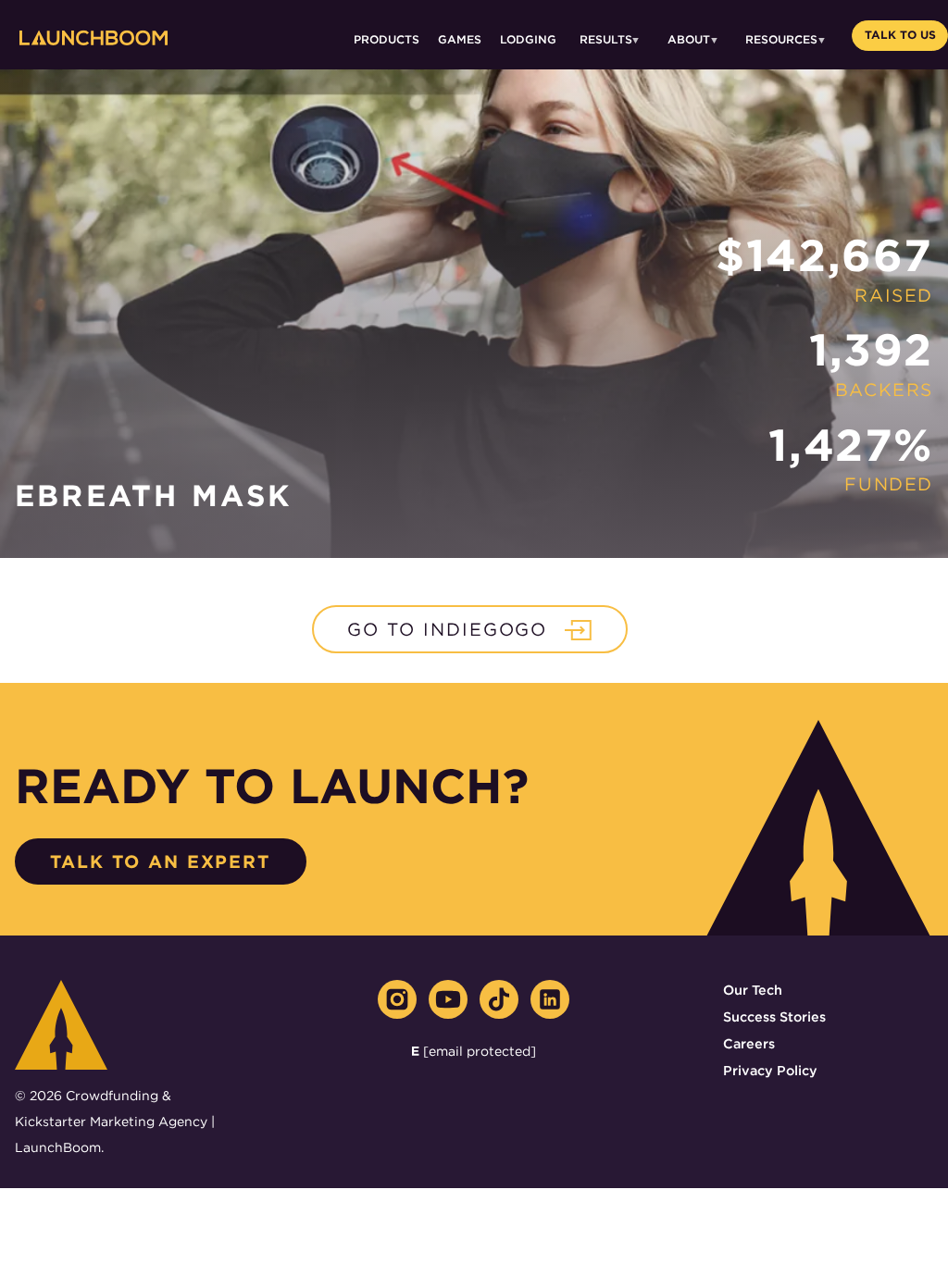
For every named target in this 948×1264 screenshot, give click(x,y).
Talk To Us (900, 35)
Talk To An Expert (160, 862)
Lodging (528, 39)
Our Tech (752, 990)
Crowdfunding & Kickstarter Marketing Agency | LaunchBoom (115, 1121)
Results (606, 39)
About (688, 39)
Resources (781, 39)
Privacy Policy (770, 1070)
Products (386, 39)
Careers (749, 1043)
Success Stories (774, 1016)
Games (459, 39)
